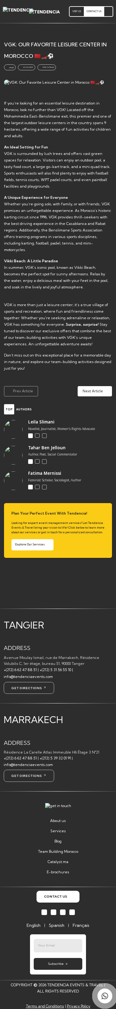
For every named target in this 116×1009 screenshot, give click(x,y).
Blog (58, 841)
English (34, 925)
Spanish (56, 925)
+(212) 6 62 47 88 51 (20, 669)
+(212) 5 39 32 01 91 (55, 758)
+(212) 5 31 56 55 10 (55, 669)
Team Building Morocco (58, 851)
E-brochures (58, 872)
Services (58, 831)
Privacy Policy (78, 1006)
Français (81, 925)
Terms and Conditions (45, 1006)
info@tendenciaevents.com (28, 676)
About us (58, 820)
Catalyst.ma (58, 861)
